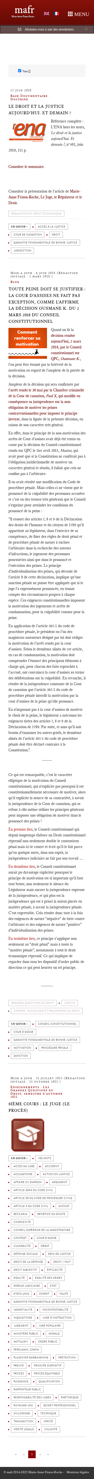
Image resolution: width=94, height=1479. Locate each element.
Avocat (63, 1206)
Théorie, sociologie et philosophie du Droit (46, 1010)
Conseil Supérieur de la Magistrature (41, 1230)
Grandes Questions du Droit (32, 1003)
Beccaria (20, 1214)
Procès (18, 1373)
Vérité (48, 1421)
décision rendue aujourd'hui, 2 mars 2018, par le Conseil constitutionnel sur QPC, (66, 347)
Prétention (67, 1357)
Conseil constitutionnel (57, 1024)
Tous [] (26, 71)
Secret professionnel (59, 1405)
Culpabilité (22, 1246)
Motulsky (20, 1341)
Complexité (22, 1222)
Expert (44, 1293)
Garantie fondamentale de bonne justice (45, 242)
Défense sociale (25, 1254)
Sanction (20, 1055)
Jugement (20, 1325)
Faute (64, 1293)
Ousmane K (69, 358)
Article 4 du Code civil (30, 1206)
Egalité (19, 1277)
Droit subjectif (25, 1269)
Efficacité (55, 1269)
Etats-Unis (21, 1293)
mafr (24, 9)
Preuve (18, 1365)
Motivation (22, 1047)
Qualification (49, 1381)
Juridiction (22, 250)
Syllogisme (21, 1413)
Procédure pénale (54, 1047)
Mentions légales (78, 1472)
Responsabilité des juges (32, 1397)
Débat (45, 1246)
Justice (69, 1003)
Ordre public (47, 1341)
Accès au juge (24, 1166)
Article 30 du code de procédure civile (43, 1198)
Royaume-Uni (23, 1405)
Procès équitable (47, 1373)
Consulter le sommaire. (26, 166)
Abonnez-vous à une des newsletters (49, 29)
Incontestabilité (55, 1309)
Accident (52, 1166)
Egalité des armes (48, 1277)
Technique (48, 1413)
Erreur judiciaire (26, 1285)
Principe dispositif (47, 1365)
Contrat (20, 1238)
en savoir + (19, 226)
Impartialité (22, 1309)
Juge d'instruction (57, 1317)
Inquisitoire (22, 1317)
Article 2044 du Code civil (33, 1190)
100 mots (44, 1158)
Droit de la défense (28, 1262)
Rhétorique (70, 1397)
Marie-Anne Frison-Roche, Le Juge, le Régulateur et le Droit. (45, 197)
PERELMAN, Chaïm (26, 1349)
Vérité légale (23, 1429)
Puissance (20, 1381)
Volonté (50, 1429)
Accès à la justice (51, 226)
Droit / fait (62, 1262)
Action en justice (56, 1174)
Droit (56, 234)
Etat (53, 1285)
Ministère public (25, 1333)
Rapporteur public (27, 1389)
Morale (54, 1333)
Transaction (23, 1421)
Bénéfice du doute (51, 1214)
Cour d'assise (23, 1032)
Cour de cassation (27, 234)
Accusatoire (23, 1174)
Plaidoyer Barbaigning (30, 1357)
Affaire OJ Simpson (27, 1182)
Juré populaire (50, 1325)
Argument (59, 1182)
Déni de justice (59, 1254)
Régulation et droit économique (36, 213)
